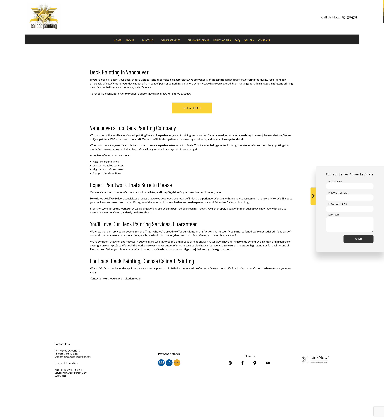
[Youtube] (267, 363)
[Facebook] (242, 363)
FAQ (237, 40)
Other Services (170, 40)
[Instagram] (230, 363)
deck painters (236, 79)
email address (337, 203)
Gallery (249, 40)
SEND (358, 239)
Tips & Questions (198, 40)
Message (333, 215)
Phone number (338, 192)
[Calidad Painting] (44, 16)
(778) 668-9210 (349, 17)
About (130, 40)
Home (117, 40)
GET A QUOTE (192, 108)
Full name (335, 181)
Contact (264, 40)
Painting (147, 40)
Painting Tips (222, 40)
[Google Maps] (255, 363)
